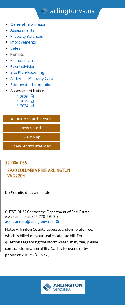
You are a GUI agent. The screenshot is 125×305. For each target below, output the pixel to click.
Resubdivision (22, 66)
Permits (17, 54)
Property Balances (26, 36)
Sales (15, 48)
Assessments (22, 30)
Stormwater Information (31, 84)
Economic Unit (22, 60)
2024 (24, 105)
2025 (24, 101)
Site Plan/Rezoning (27, 72)
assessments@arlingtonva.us (29, 221)
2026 (24, 96)
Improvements (23, 42)
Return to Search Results (31, 118)
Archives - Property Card (31, 78)
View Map (31, 137)
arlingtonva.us (72, 10)
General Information (28, 24)
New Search (31, 127)
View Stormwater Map (31, 146)
